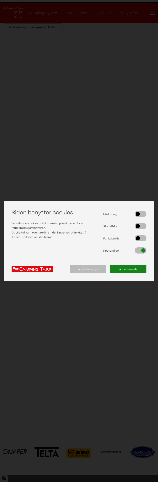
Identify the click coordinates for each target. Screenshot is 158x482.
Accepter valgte (88, 269)
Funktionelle (111, 238)
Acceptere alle (128, 269)
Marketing (110, 214)
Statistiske (110, 226)
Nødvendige (111, 250)
